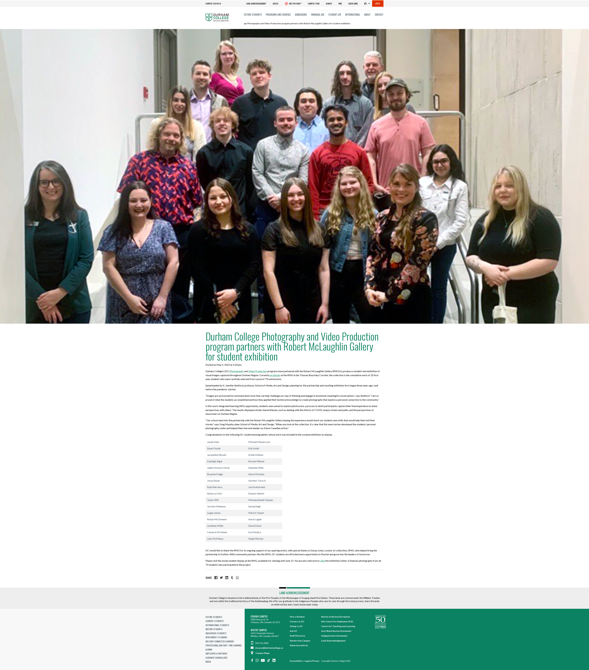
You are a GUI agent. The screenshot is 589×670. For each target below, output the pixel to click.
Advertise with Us (299, 645)
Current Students (215, 621)
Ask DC (275, 3)
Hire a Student (297, 616)
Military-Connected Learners (220, 641)
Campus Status (212, 3)
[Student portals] (366, 3)
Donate (329, 3)
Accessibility (296, 661)
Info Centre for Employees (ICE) (337, 621)
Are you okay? (295, 3)
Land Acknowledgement (256, 3)
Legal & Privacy (311, 661)
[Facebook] (216, 577)
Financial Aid (317, 14)
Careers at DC (297, 621)
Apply (377, 3)
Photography (237, 371)
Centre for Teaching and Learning (338, 626)
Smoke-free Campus (300, 640)
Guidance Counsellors (216, 657)
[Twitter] (222, 577)
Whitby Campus (259, 630)
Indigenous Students (216, 633)
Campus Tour (314, 3)
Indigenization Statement (334, 635)
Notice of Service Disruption (335, 616)
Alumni (209, 649)
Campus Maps (263, 653)
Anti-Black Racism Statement (336, 631)
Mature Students (214, 629)
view (322, 560)
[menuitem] (256, 3)
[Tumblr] (232, 577)
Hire (340, 3)
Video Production (257, 371)
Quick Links (353, 3)
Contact (379, 14)
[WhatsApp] (238, 577)
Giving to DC (296, 626)
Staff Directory (297, 635)
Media (208, 661)
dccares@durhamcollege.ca (269, 648)
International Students (217, 625)
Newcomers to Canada (216, 637)
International (352, 14)
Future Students (253, 14)
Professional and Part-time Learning (224, 645)
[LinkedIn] (227, 577)
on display (275, 375)
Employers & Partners (216, 653)
